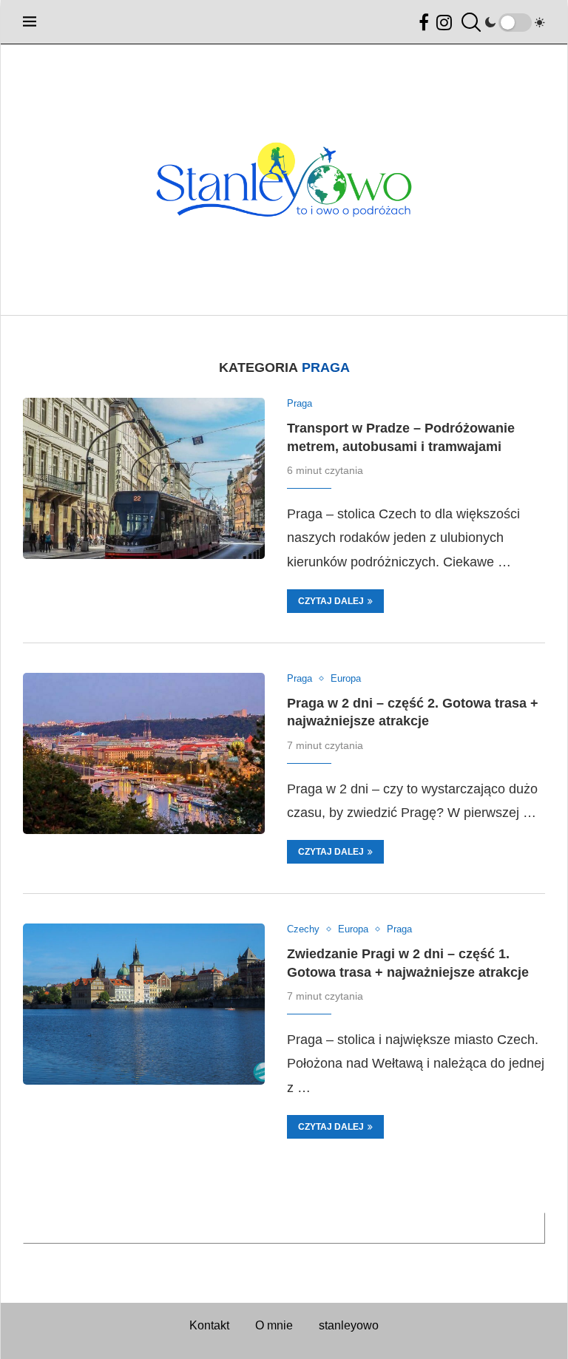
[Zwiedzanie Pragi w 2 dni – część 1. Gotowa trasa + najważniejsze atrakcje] (144, 1004)
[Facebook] (424, 22)
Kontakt (209, 1325)
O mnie (274, 1325)
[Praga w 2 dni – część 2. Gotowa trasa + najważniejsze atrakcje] (144, 753)
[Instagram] (444, 22)
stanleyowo (349, 1325)
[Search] (469, 22)
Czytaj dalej (331, 601)
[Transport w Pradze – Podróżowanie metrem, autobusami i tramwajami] (144, 478)
